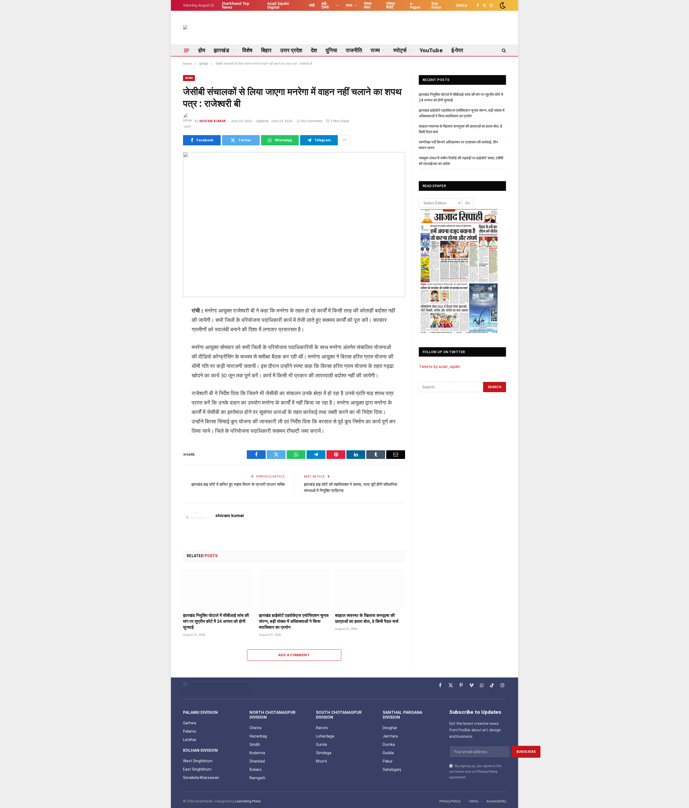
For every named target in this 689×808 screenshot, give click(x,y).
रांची (312, 5)
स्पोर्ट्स (399, 50)
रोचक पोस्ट (367, 5)
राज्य (349, 5)
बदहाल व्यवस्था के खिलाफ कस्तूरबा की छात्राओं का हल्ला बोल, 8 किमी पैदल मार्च (366, 618)
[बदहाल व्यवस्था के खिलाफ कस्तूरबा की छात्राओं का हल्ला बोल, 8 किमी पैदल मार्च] (370, 588)
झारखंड (221, 50)
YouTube (431, 50)
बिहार (266, 50)
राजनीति (354, 50)
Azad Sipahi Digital (278, 5)
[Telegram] (164, 364)
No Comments (312, 121)
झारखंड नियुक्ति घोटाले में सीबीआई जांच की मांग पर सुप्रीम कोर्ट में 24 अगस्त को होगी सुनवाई (216, 621)
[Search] (503, 50)
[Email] (164, 406)
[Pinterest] (164, 392)
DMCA (461, 5)
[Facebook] (164, 323)
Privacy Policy (487, 772)
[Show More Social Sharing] (344, 140)
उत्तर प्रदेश (291, 50)
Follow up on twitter (444, 352)
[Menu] (186, 50)
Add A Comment (294, 655)
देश (314, 50)
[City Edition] (459, 271)
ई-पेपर (457, 50)
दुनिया (331, 50)
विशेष (247, 50)
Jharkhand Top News (235, 5)
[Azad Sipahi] (210, 30)
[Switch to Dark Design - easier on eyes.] (502, 5)
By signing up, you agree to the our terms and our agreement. (475, 771)
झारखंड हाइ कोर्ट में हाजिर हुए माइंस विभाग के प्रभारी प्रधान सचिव (238, 484)
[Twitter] (164, 337)
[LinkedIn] (164, 378)
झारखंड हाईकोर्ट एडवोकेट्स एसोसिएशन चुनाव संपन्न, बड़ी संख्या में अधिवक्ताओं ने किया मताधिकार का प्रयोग (294, 621)
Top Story (436, 5)
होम (201, 50)
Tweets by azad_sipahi (439, 366)
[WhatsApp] (164, 351)
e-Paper (415, 5)
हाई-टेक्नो (325, 5)
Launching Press (248, 801)
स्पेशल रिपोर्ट (390, 5)
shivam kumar (212, 121)
